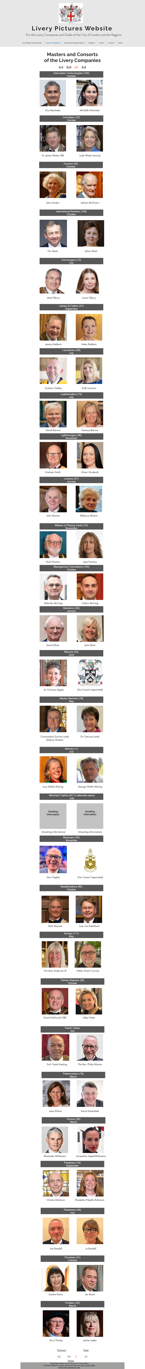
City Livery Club (88, 1365)
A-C (61, 67)
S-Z (84, 67)
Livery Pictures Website (72, 28)
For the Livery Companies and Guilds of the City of (58, 34)
